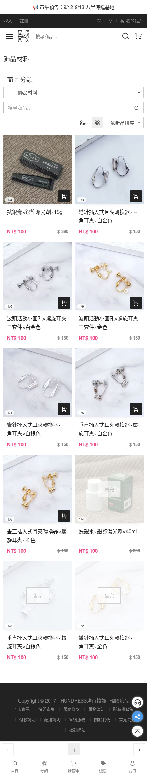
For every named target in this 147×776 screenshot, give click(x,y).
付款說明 (27, 719)
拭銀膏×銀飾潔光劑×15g (34, 211)
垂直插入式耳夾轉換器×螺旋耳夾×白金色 (108, 429)
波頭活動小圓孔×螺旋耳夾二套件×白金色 (36, 322)
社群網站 (77, 730)
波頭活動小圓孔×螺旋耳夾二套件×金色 (108, 322)
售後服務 (77, 719)
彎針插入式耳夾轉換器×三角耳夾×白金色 (108, 216)
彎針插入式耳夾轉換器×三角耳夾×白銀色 (36, 429)
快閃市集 (46, 709)
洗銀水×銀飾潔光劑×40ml (108, 531)
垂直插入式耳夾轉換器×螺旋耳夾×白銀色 (36, 642)
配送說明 (52, 719)
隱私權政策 (123, 709)
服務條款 (71, 709)
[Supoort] (137, 702)
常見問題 (127, 719)
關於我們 (102, 719)
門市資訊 (21, 709)
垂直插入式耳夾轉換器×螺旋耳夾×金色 (36, 535)
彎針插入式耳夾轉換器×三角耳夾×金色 (108, 642)
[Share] (137, 716)
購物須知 (96, 709)
